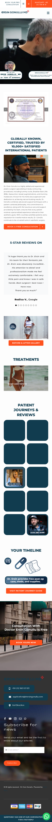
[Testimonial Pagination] (16, 305)
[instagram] (15, 718)
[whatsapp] (25, 718)
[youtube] (10, 718)
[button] (46, 816)
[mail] (20, 718)
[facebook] (5, 718)
